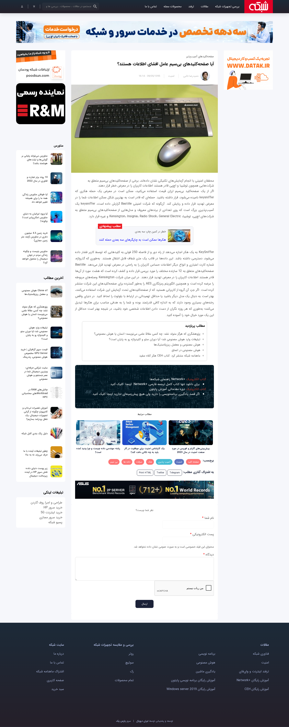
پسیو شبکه (55, 522)
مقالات (204, 6)
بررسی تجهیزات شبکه (227, 6)
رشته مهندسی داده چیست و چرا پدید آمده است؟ (98, 450)
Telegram (174, 473)
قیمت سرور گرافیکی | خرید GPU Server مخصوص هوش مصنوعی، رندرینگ (34, 353)
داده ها (126, 462)
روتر (131, 653)
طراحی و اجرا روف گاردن (46, 502)
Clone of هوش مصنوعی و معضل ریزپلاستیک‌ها (35, 292)
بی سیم (114, 462)
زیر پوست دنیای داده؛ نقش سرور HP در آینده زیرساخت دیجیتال (36, 472)
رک (132, 671)
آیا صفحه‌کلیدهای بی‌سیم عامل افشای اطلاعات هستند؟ (165, 64)
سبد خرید (57, 689)
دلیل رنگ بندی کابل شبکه (34, 433)
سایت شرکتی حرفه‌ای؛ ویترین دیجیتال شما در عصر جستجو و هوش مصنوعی (36, 373)
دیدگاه (208, 554)
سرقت (139, 462)
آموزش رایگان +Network (253, 680)
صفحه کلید (193, 462)
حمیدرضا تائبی (191, 76)
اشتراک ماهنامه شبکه (50, 671)
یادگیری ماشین (205, 671)
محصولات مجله (172, 6)
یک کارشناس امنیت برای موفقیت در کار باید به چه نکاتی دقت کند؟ (144, 450)
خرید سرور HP (52, 507)
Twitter (160, 473)
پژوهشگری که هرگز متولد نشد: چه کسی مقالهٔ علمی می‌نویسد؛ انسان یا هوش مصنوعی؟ (147, 334)
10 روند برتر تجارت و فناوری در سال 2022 (37, 179)
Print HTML (145, 473)
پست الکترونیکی (202, 534)
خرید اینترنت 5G (51, 512)
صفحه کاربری (55, 680)
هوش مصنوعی (205, 662)
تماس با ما (151, 6)
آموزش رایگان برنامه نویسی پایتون (193, 680)
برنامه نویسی (207, 653)
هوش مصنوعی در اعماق (186, 350)
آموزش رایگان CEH (257, 689)
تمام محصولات (124, 680)
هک (150, 462)
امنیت (171, 76)
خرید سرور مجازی (50, 517)
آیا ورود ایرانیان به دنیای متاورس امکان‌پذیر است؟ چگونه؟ (35, 217)
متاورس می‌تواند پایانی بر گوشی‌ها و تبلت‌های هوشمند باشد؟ (35, 159)
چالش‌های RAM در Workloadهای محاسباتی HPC (35, 393)
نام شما (208, 517)
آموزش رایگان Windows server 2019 (191, 689)
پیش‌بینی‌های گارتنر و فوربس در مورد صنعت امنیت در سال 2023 (191, 450)
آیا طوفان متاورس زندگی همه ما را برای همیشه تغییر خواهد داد (35, 198)
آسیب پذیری (164, 462)
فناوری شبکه (261, 653)
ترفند (191, 6)
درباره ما (58, 653)
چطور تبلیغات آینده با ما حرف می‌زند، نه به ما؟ (35, 453)
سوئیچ (129, 662)
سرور (123, 721)
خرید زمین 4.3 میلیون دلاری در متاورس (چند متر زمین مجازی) (34, 236)
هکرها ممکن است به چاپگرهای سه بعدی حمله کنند (132, 239)
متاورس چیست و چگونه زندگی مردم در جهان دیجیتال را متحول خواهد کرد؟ (35, 256)
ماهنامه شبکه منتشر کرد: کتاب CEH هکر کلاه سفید (169, 355)
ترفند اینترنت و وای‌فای (254, 671)
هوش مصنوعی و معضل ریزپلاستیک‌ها (177, 344)
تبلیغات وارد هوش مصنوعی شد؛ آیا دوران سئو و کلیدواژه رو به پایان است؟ (154, 339)
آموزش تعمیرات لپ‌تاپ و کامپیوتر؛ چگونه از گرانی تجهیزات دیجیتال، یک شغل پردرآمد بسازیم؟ (35, 413)
